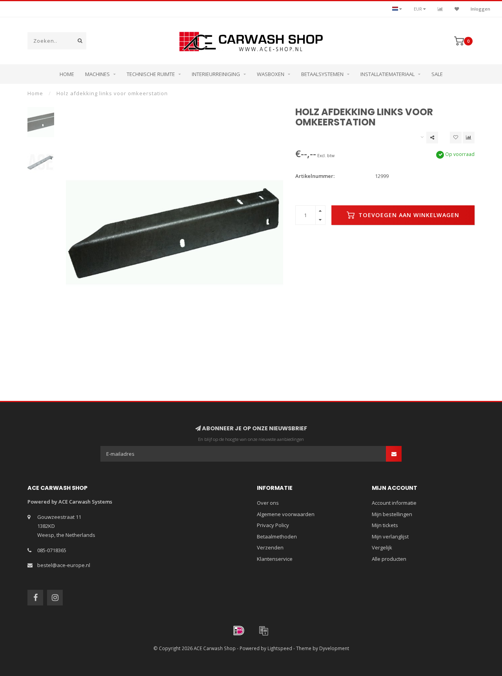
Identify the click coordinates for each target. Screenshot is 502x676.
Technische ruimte (151, 74)
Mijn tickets (385, 525)
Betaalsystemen (322, 74)
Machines (97, 74)
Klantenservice (275, 558)
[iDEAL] (239, 630)
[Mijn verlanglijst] (457, 9)
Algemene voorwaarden (286, 514)
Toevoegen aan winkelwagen (407, 215)
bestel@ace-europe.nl (63, 565)
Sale (437, 74)
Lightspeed (279, 648)
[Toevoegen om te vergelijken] (469, 137)
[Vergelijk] (440, 9)
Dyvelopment (334, 648)
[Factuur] (263, 630)
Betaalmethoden (277, 536)
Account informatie (394, 502)
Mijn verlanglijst (390, 536)
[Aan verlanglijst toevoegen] (456, 137)
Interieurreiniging (216, 74)
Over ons (268, 502)
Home (67, 74)
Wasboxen (270, 74)
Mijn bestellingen (392, 514)
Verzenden (270, 547)
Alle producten (389, 558)
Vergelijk (382, 547)
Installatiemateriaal (387, 74)
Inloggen (480, 9)
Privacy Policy (273, 525)
